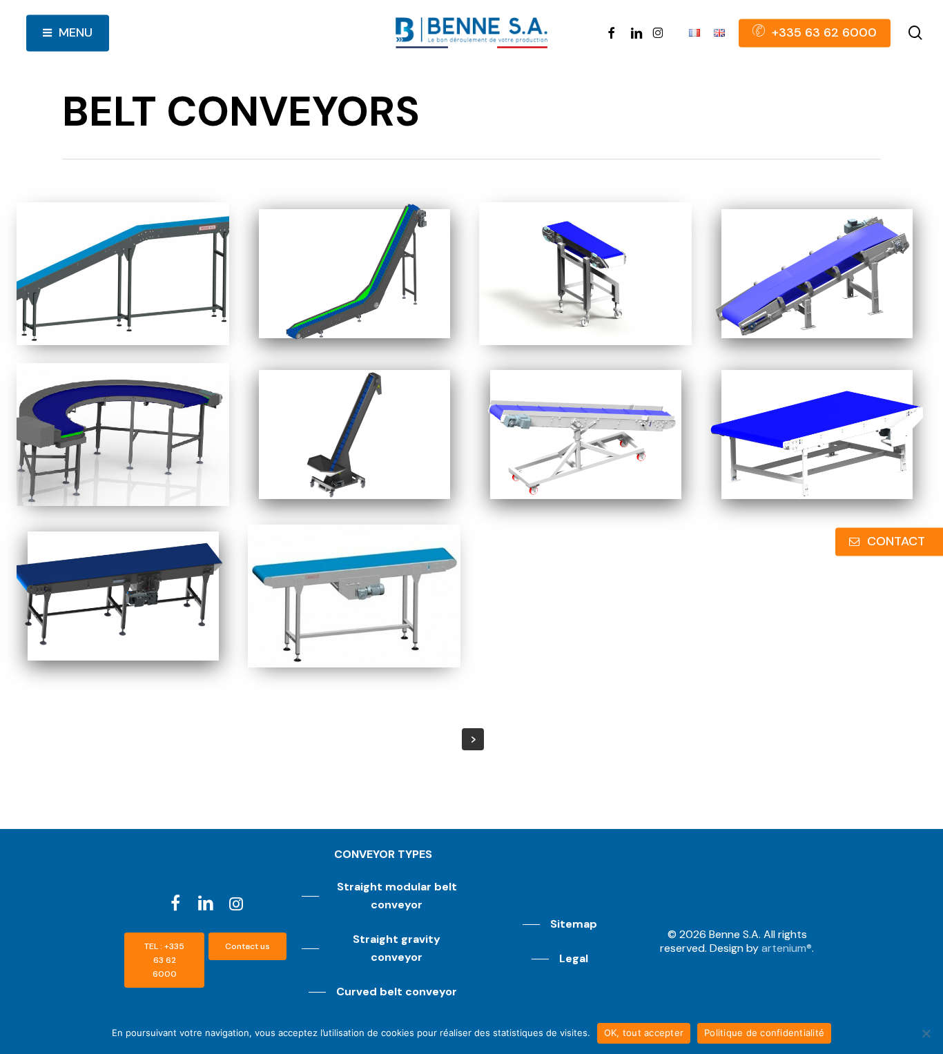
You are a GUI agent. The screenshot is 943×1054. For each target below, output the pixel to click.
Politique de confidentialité (764, 1032)
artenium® (786, 948)
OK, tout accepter (643, 1032)
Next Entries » (473, 739)
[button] (164, 960)
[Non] (926, 1033)
